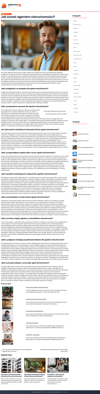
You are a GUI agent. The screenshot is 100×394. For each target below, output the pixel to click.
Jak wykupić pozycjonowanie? (86, 154)
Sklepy (75, 78)
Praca (75, 62)
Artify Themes (64, 392)
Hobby (75, 36)
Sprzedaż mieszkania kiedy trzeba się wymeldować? (34, 375)
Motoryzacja (76, 51)
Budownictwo (77, 24)
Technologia (76, 85)
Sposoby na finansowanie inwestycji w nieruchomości (11, 375)
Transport (76, 89)
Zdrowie (75, 112)
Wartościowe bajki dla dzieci (85, 147)
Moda (75, 47)
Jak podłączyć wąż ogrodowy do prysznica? (86, 187)
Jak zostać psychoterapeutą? (34, 311)
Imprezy (75, 40)
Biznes (75, 21)
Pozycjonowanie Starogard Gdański (85, 161)
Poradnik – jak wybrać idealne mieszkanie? (55, 375)
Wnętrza (75, 108)
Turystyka (76, 93)
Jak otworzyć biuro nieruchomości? (36, 299)
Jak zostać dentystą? (32, 323)
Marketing (76, 43)
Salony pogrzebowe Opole (85, 174)
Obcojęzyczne (77, 59)
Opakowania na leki (83, 134)
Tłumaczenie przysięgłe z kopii (86, 181)
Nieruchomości (6, 14)
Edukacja (75, 32)
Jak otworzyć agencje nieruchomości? (37, 287)
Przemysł (75, 70)
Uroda (75, 100)
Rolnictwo (76, 74)
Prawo (75, 66)
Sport (75, 81)
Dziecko (75, 28)
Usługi (75, 104)
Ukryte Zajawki (77, 97)
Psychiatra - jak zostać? (33, 335)
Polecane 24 (44, 392)
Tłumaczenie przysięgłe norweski (87, 167)
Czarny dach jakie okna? (84, 194)
